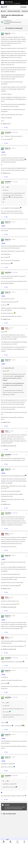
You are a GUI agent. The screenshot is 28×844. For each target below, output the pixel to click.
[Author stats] (26, 34)
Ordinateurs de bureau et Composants (12, 22)
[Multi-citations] (2, 127)
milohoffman (8, 132)
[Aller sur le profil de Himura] (2, 328)
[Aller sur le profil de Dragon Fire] (2, 22)
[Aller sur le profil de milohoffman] (2, 133)
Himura (7, 328)
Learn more (3, 2)
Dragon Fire (8, 20)
